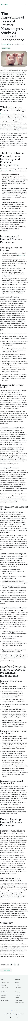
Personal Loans (5, 982)
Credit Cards (4, 987)
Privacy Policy (18, 1000)
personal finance (6, 48)
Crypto (17, 985)
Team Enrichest (7, 44)
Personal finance (5, 114)
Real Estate (18, 987)
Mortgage (3, 985)
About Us (17, 995)
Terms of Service (19, 1002)
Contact (17, 997)
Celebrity (3, 995)
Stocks (17, 982)
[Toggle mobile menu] (25, 4)
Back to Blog (7, 970)
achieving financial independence (9, 171)
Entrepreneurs (5, 1000)
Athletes (3, 997)
